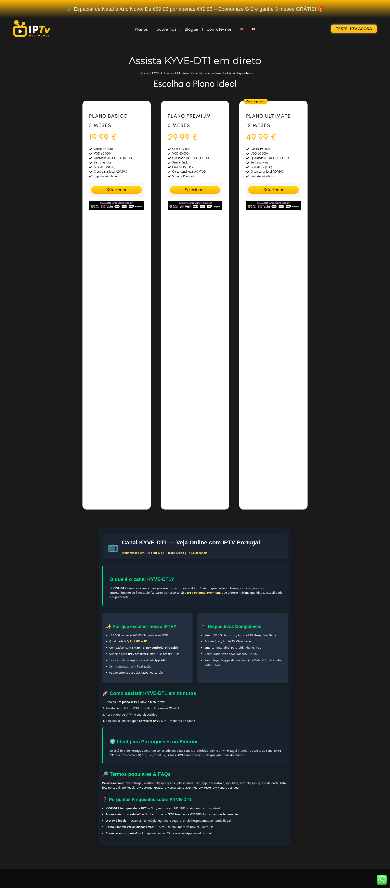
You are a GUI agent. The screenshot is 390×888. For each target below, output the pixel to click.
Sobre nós (166, 29)
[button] (255, 101)
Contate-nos (219, 29)
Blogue (191, 29)
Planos (141, 29)
